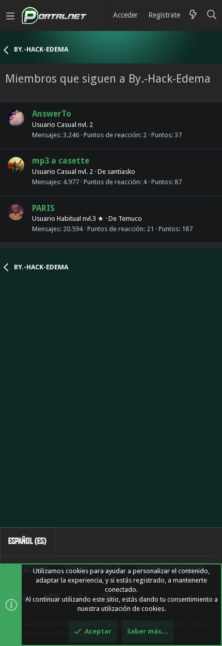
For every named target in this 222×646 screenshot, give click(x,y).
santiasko (121, 171)
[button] (10, 15)
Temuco (130, 218)
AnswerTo (51, 114)
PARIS (43, 208)
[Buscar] (212, 15)
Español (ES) (27, 541)
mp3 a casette (60, 161)
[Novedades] (193, 15)
